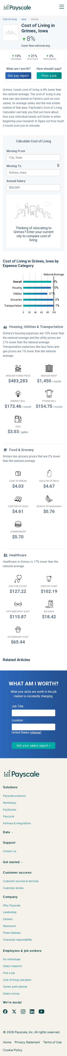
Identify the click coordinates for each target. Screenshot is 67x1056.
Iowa (23, 19)
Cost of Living (10, 19)
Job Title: (18, 706)
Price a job (49, 75)
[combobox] (33, 157)
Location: (17, 720)
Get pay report (18, 75)
